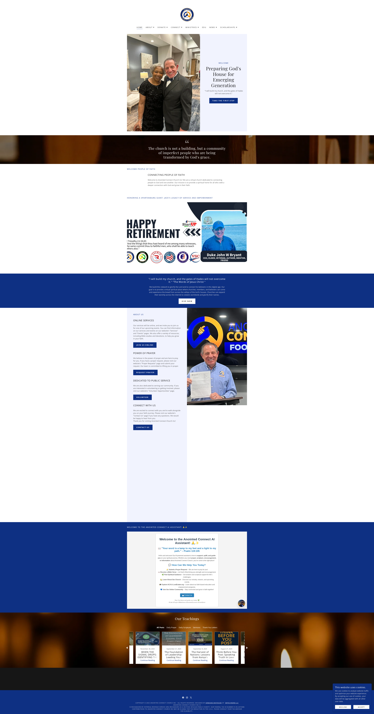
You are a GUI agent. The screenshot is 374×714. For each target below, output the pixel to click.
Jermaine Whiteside (214, 703)
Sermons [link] (196, 627)
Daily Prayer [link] (171, 627)
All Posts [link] (160, 627)
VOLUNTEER (142, 397)
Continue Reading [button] (147, 660)
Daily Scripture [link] (185, 627)
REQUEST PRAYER (145, 372)
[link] (187, 14)
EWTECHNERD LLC (232, 703)
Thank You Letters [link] (210, 627)
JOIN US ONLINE (144, 345)
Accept (361, 707)
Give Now (187, 301)
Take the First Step (223, 101)
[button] (150, 27)
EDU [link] (204, 27)
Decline (343, 707)
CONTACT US (142, 427)
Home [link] (140, 27)
